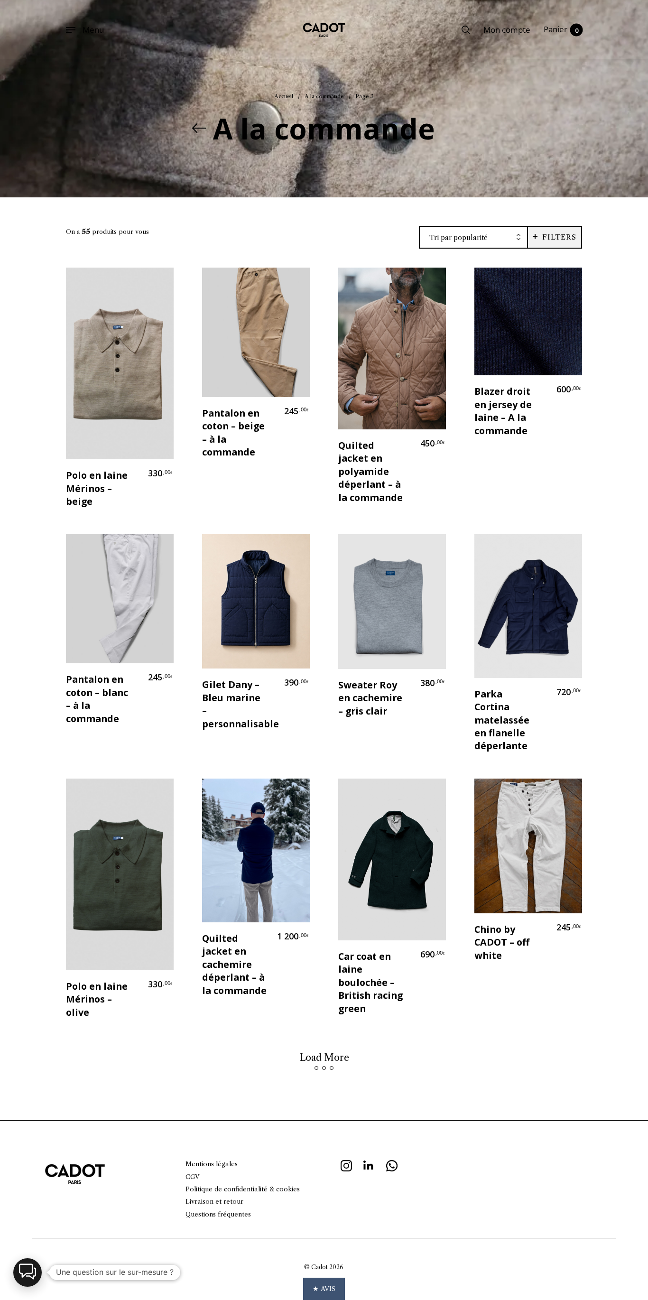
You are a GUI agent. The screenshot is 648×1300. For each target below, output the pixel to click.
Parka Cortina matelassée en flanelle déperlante (501, 719)
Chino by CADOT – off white (501, 942)
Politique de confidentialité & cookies (242, 1189)
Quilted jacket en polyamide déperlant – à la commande (370, 471)
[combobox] (473, 238)
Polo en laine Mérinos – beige (97, 488)
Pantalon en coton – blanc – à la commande (97, 698)
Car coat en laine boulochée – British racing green (370, 982)
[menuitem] (506, 30)
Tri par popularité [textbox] (458, 237)
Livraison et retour (214, 1201)
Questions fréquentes (218, 1214)
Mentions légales (211, 1164)
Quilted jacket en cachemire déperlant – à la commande (234, 964)
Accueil (283, 96)
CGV (192, 1176)
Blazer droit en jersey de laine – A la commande (503, 410)
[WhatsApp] (392, 1164)
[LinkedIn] (369, 1164)
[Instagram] (346, 1164)
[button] (27, 1272)
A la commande (324, 96)
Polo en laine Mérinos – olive (97, 999)
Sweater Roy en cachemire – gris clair (370, 697)
